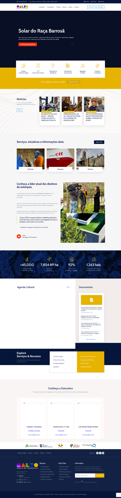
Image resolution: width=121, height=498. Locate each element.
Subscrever (78, 482)
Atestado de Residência (53, 72)
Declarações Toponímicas (68, 72)
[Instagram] (100, 453)
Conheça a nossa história (28, 44)
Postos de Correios (58, 360)
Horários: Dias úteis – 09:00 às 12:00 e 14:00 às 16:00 (44, 1)
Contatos (76, 7)
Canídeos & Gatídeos (46, 479)
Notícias (64, 7)
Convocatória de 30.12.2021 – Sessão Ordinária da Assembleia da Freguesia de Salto (91, 309)
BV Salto (61, 479)
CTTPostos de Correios (38, 72)
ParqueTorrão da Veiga (23, 72)
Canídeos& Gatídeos (97, 72)
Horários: (21, 476)
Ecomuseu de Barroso (65, 477)
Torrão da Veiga (58, 356)
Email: (25, 482)
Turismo (70, 7)
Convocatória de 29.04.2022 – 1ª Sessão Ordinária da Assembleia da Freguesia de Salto (91, 325)
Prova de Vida (84, 363)
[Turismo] (90, 159)
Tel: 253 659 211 (23, 1)
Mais (68, 287)
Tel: (23, 480)
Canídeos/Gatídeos (58, 363)
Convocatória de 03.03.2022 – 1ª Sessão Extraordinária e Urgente (90, 332)
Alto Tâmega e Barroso (65, 471)
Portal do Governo (64, 466)
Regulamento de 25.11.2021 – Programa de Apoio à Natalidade (90, 316)
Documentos (50, 7)
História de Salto (22, 453)
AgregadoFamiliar (83, 72)
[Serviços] (60, 159)
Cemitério (56, 367)
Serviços (60, 169)
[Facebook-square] (97, 453)
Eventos (59, 7)
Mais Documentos (91, 339)
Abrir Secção (30, 171)
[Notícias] (31, 159)
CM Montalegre (63, 469)
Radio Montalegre (64, 474)
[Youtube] (103, 453)
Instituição (41, 7)
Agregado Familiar (85, 367)
